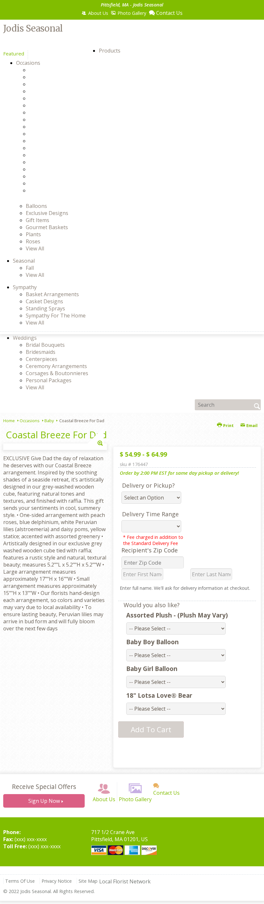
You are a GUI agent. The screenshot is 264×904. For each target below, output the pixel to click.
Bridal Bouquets (45, 344)
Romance (51, 169)
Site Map (88, 881)
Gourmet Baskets (47, 227)
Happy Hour (55, 140)
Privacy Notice (57, 881)
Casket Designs (44, 301)
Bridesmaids (40, 351)
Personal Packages (48, 380)
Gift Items (37, 220)
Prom (46, 155)
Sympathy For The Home (56, 315)
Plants (33, 234)
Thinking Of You (60, 183)
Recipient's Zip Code (149, 550)
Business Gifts (57, 98)
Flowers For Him (59, 119)
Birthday (50, 84)
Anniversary (54, 69)
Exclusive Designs (47, 213)
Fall (30, 267)
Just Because (55, 147)
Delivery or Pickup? (148, 485)
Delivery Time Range (150, 514)
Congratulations (60, 105)
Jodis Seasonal (33, 28)
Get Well (50, 133)
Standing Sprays (45, 308)
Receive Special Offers (44, 786)
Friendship (53, 126)
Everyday (51, 112)
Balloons (36, 205)
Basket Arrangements (52, 294)
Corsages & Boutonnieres (57, 373)
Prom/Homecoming (64, 162)
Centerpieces (41, 359)
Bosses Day (54, 91)
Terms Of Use (20, 881)
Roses (33, 241)
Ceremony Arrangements (56, 366)
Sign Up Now (44, 800)
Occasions (30, 420)
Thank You (53, 176)
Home (9, 420)
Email (251, 425)
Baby (46, 77)
